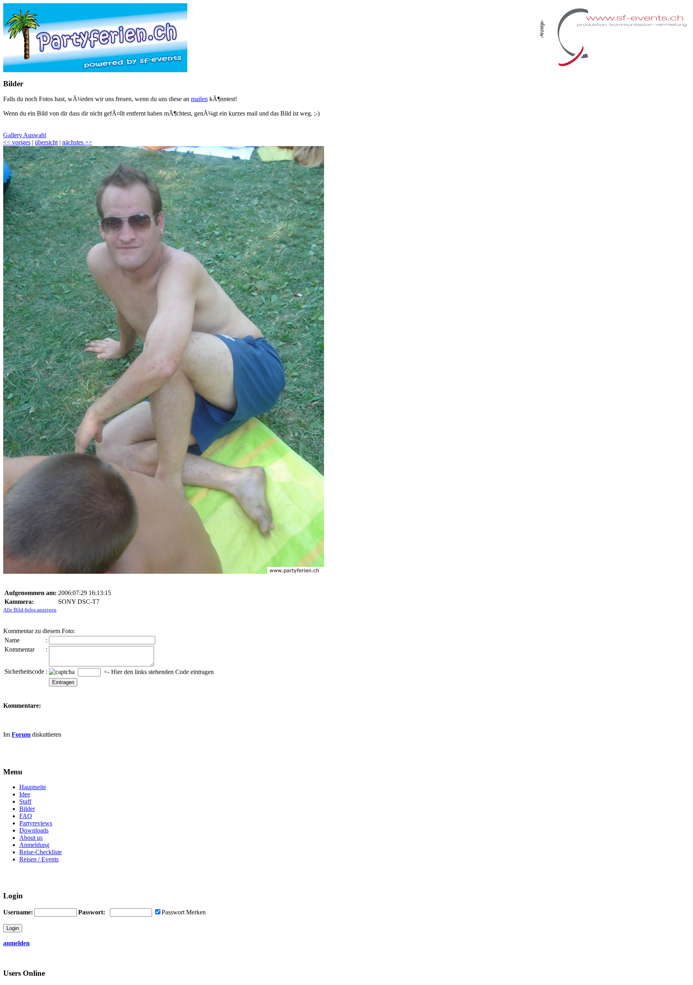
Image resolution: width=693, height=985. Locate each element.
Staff (25, 801)
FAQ (25, 815)
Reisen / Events (39, 859)
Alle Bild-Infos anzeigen (30, 610)
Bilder (27, 808)
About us (31, 837)
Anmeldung (34, 844)
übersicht (46, 142)
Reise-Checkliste (40, 852)
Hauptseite (32, 787)
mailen (199, 98)
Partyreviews (35, 823)
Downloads (34, 830)
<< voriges (16, 142)
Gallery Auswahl (24, 135)
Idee (24, 794)
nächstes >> (77, 142)
